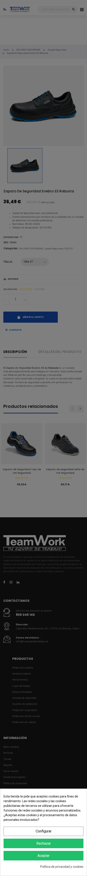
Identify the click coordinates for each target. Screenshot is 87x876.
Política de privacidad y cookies (61, 866)
